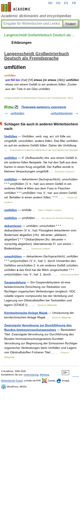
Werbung (44, 374)
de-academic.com (16, 7)
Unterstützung (31, 374)
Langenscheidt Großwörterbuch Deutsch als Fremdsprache (40, 35)
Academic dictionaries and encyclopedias (36, 16)
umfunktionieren (62, 113)
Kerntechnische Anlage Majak (26, 312)
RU (50, 3)
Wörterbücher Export (12, 380)
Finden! (70, 24)
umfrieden (17, 113)
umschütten (13, 256)
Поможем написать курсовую (44, 107)
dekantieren (13, 226)
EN (58, 3)
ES (66, 3)
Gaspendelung (15, 282)
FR (74, 3)
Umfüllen (10, 136)
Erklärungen (22, 42)
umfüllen (10, 157)
